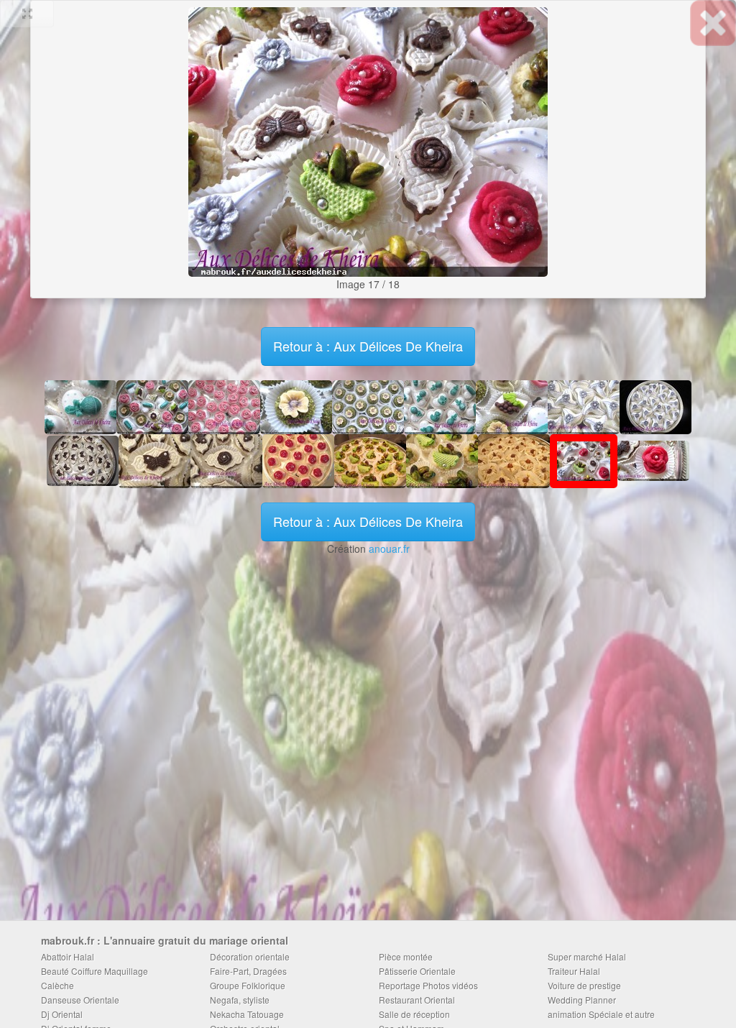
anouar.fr (389, 548)
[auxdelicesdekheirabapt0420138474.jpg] (440, 405)
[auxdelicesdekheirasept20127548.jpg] (442, 459)
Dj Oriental (62, 1014)
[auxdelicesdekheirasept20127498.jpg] (154, 459)
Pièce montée (406, 956)
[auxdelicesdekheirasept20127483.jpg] (83, 459)
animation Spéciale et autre (601, 1014)
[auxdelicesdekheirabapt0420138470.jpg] (80, 405)
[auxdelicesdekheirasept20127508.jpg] (298, 459)
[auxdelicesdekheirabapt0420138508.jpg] (152, 405)
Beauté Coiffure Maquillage (94, 971)
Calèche (57, 985)
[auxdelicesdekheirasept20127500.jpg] (226, 459)
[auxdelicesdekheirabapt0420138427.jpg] (224, 405)
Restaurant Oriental (417, 999)
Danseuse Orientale (80, 999)
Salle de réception (414, 1014)
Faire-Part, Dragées (248, 971)
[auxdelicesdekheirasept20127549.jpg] (184, 135)
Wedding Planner (582, 999)
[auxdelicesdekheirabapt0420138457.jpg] (296, 405)
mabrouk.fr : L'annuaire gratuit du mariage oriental (164, 940)
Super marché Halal (587, 956)
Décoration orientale (250, 956)
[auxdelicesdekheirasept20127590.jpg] (552, 135)
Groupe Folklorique (247, 985)
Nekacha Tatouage (247, 1014)
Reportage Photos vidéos (428, 985)
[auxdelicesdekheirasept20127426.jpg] (655, 405)
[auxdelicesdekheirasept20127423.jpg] (584, 405)
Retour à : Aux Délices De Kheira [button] (368, 345)
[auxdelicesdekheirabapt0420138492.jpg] (512, 405)
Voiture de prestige (584, 985)
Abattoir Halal (67, 956)
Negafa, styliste (240, 999)
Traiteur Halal (574, 971)
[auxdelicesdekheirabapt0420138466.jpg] (368, 405)
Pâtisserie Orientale (417, 971)
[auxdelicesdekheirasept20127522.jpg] (370, 459)
